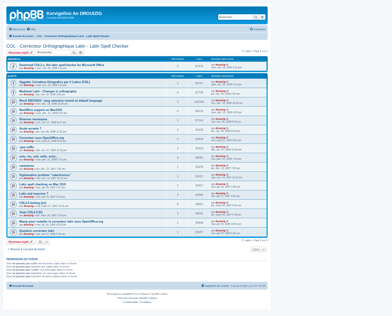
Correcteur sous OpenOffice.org (41, 138)
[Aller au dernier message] (227, 64)
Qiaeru (153, 298)
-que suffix (26, 147)
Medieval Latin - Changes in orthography (47, 91)
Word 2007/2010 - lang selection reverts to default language (60, 100)
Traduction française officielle (132, 298)
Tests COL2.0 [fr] (30, 212)
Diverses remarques (33, 119)
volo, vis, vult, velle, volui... (38, 156)
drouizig (29, 68)
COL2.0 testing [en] (32, 203)
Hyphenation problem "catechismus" (45, 175)
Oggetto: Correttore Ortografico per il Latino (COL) (54, 82)
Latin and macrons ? (33, 193)
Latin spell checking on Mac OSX (42, 184)
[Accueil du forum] (27, 14)
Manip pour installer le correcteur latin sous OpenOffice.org (61, 221)
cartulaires (26, 165)
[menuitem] (31, 29)
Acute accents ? (30, 128)
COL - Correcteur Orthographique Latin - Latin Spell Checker (67, 46)
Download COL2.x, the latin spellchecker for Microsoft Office (61, 65)
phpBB (126, 294)
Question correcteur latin (36, 231)
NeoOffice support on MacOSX (40, 110)
